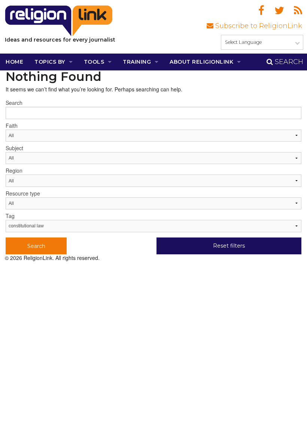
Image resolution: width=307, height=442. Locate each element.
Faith (12, 125)
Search (288, 62)
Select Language (243, 42)
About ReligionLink (201, 61)
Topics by (49, 61)
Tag (10, 216)
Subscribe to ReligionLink (257, 26)
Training (137, 61)
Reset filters (229, 245)
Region (14, 170)
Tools (94, 61)
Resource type (23, 193)
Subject (14, 148)
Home (14, 61)
